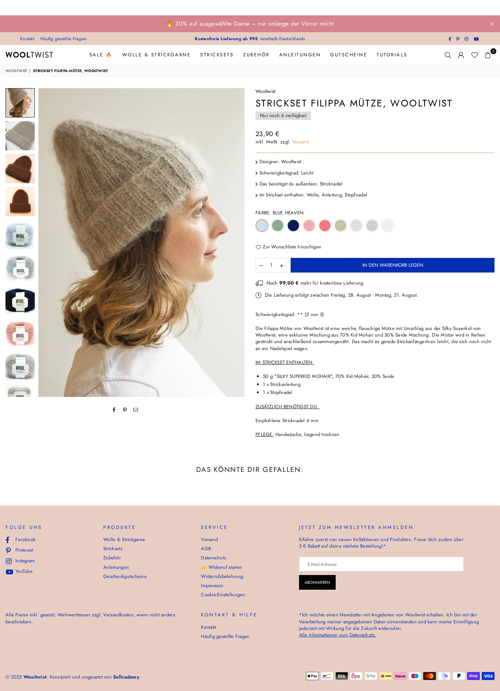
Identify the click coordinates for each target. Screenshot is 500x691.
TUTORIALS (392, 54)
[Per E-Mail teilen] (135, 409)
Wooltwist (16, 71)
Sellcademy (126, 676)
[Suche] (448, 54)
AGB (206, 548)
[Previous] (48, 242)
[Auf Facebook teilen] (114, 409)
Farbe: (279, 213)
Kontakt (27, 38)
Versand (300, 141)
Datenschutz (213, 557)
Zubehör (256, 54)
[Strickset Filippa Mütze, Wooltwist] (20, 103)
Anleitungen (300, 54)
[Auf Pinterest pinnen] (125, 409)
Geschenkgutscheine (125, 576)
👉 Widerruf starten (221, 567)
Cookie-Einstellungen (223, 594)
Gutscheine (348, 54)
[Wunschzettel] (474, 54)
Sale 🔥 (101, 54)
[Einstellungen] (461, 54)
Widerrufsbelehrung (222, 576)
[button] (488, 54)
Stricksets (217, 54)
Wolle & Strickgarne (156, 54)
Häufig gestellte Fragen (63, 38)
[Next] (234, 242)
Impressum (212, 585)
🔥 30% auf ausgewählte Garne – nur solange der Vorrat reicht (250, 23)
